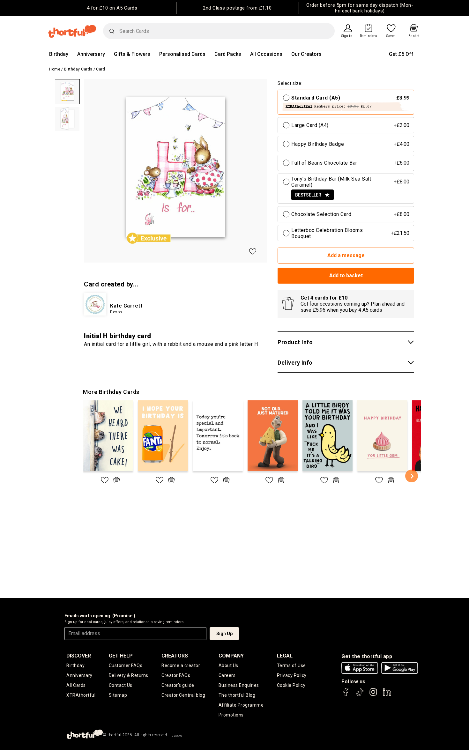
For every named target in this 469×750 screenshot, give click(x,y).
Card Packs (227, 54)
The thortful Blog (237, 695)
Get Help (121, 656)
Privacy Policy (292, 675)
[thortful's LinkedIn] (387, 695)
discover (78, 656)
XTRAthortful (80, 695)
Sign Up (224, 633)
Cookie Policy (291, 685)
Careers (227, 675)
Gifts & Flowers (132, 54)
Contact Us (120, 685)
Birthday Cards (78, 69)
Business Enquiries (239, 685)
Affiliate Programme (241, 705)
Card (100, 69)
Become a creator (180, 665)
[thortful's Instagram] (373, 695)
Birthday (58, 54)
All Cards (76, 685)
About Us (228, 665)
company (231, 656)
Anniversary (91, 54)
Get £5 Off (401, 54)
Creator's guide (177, 685)
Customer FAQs (126, 665)
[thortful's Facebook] (346, 695)
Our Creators (306, 54)
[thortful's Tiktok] (360, 695)
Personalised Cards (182, 54)
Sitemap (118, 695)
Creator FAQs (175, 675)
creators (174, 656)
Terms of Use (291, 665)
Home (54, 69)
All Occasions (266, 54)
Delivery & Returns (128, 675)
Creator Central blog (183, 695)
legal (285, 656)
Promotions (231, 714)
